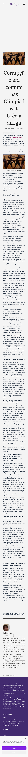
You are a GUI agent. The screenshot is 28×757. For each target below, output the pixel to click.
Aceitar (14, 748)
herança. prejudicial (7, 614)
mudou (22, 614)
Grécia (22, 613)
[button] (25, 738)
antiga (6, 613)
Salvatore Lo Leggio (16, 137)
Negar (14, 752)
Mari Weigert (20, 128)
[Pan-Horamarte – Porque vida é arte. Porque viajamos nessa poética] (14, 4)
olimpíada (5, 615)
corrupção (18, 613)
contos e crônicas (12, 613)
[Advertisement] (14, 23)
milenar (19, 614)
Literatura (14, 129)
